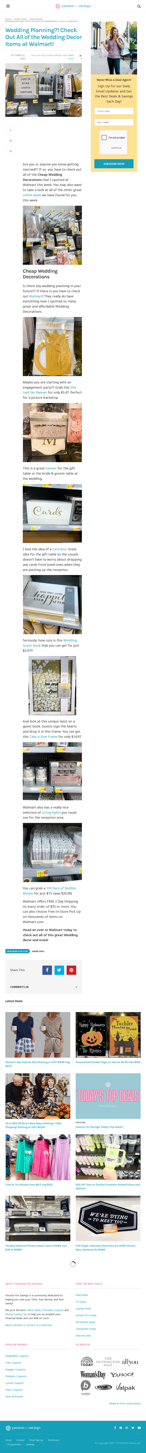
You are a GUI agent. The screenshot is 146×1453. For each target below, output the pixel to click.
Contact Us (31, 1325)
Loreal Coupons (14, 1383)
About (8, 1440)
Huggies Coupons (15, 1369)
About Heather (14, 1325)
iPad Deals (82, 1295)
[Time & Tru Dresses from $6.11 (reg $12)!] (37, 1157)
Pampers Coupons (16, 1376)
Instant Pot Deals (86, 1315)
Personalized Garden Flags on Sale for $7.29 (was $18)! (108, 1062)
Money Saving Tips (16, 1314)
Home (8, 19)
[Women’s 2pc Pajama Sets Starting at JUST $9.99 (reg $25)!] (37, 1035)
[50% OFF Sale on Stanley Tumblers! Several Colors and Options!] (108, 1157)
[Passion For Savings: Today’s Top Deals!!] (108, 1096)
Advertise (46, 1325)
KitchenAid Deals (85, 1322)
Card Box (59, 549)
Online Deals (20, 19)
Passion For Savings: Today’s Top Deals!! (99, 1127)
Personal (81, 1122)
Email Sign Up (36, 1440)
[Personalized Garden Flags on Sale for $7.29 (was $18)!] (108, 1035)
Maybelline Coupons (17, 1356)
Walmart (35, 296)
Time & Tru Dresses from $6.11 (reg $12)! (29, 1184)
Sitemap (30, 1444)
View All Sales (83, 1335)
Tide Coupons (13, 1362)
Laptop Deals (83, 1308)
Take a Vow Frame (44, 736)
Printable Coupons (53, 1310)
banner (51, 468)
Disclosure (53, 1440)
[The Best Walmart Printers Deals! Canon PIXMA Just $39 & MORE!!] (37, 1218)
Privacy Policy (14, 1444)
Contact (20, 1440)
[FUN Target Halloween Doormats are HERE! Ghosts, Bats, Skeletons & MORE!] (108, 1218)
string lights (51, 812)
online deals (32, 195)
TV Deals (81, 1301)
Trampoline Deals (86, 1328)
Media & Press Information (125, 1403)
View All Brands (14, 1396)
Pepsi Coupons (14, 1389)
